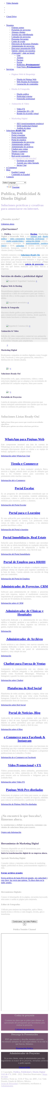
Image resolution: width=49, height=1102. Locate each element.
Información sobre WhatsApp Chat (15, 456)
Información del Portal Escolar (13, 505)
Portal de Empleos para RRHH (24, 562)
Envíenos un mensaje (25, 161)
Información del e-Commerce (13, 480)
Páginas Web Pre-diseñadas (24, 789)
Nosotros (10, 25)
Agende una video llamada (28, 163)
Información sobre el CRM (12, 603)
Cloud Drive (11, 16)
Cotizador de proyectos (21, 37)
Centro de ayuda (18, 41)
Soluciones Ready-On (30, 255)
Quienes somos (17, 28)
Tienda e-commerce (19, 151)
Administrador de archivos (22, 147)
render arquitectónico (15, 241)
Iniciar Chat (21, 165)
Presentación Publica (24, 1048)
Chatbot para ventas (19, 149)
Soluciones (16, 130)
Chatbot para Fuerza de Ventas (24, 663)
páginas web (36, 236)
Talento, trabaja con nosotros (23, 51)
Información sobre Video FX (13, 782)
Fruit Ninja (29, 67)
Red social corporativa (20, 156)
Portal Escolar (24, 488)
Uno (18, 55)
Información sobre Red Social (13, 705)
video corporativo (17, 239)
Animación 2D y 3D (25, 111)
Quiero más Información (11, 832)
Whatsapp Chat (17, 154)
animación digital (33, 241)
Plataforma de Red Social (24, 688)
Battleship (28, 65)
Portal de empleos (18, 140)
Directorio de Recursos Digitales (24, 44)
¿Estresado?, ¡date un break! (23, 53)
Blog (8, 170)
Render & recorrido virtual (28, 113)
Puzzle (19, 62)
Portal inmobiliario (19, 137)
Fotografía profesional (26, 99)
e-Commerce (11, 167)
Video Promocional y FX (24, 765)
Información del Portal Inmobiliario (15, 554)
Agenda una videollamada (22, 34)
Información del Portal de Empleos (15, 579)
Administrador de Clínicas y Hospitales (25, 612)
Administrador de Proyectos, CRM (24, 586)
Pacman (20, 60)
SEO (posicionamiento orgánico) (30, 123)
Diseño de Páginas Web (26, 79)
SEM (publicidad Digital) (27, 126)
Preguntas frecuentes (19, 39)
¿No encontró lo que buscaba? (23, 158)
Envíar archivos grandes (12, 873)
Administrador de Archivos (24, 639)
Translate (15, 187)
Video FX (21, 109)
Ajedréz (20, 58)
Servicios (10, 69)
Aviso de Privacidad (9, 1083)
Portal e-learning (18, 135)
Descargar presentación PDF (23, 48)
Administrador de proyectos (22, 46)
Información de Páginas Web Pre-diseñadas (19, 804)
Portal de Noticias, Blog (24, 712)
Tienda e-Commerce (24, 463)
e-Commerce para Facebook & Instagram (24, 738)
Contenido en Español (20, 174)
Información (6, 631)
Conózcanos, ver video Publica (24, 922)
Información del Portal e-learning (14, 529)
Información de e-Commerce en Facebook (18, 757)
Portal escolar (17, 133)
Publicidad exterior (24, 96)
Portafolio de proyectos (21, 30)
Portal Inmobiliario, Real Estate (24, 537)
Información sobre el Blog (12, 729)
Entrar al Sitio (24, 1067)
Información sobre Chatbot (12, 680)
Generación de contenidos (27, 84)
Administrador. (7, 1086)
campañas (20, 246)
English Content (18, 172)
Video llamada (12, 3)
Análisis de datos (24, 128)
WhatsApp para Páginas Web (24, 439)
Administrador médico (20, 144)
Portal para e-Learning (24, 512)
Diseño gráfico (23, 94)
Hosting (33, 234)
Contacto (10, 177)
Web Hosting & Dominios (27, 82)
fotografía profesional (35, 239)
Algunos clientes (18, 32)
